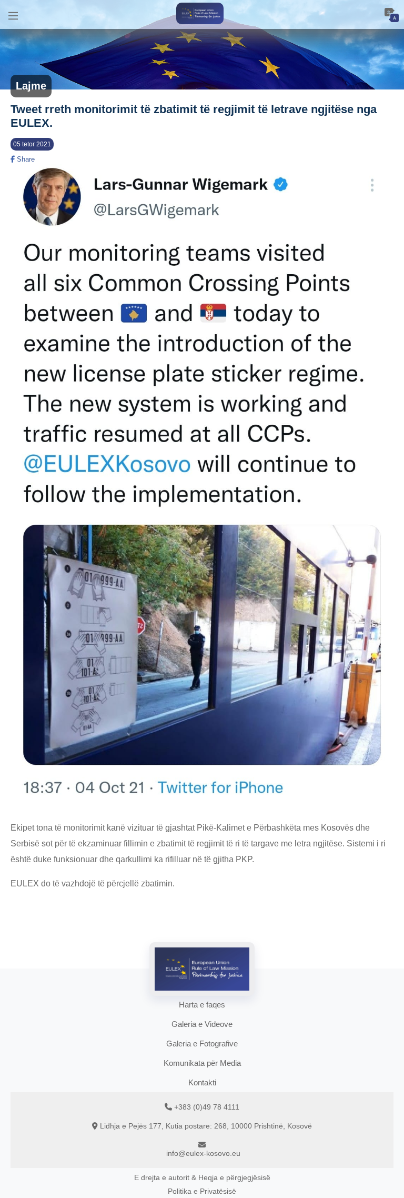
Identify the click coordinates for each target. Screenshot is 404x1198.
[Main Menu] (13, 14)
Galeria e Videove (202, 1024)
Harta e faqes (202, 1004)
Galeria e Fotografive (202, 1043)
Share (25, 159)
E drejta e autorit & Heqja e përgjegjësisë (202, 1177)
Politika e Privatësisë (202, 1191)
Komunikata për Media (202, 1063)
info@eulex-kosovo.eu (203, 1153)
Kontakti (202, 1082)
